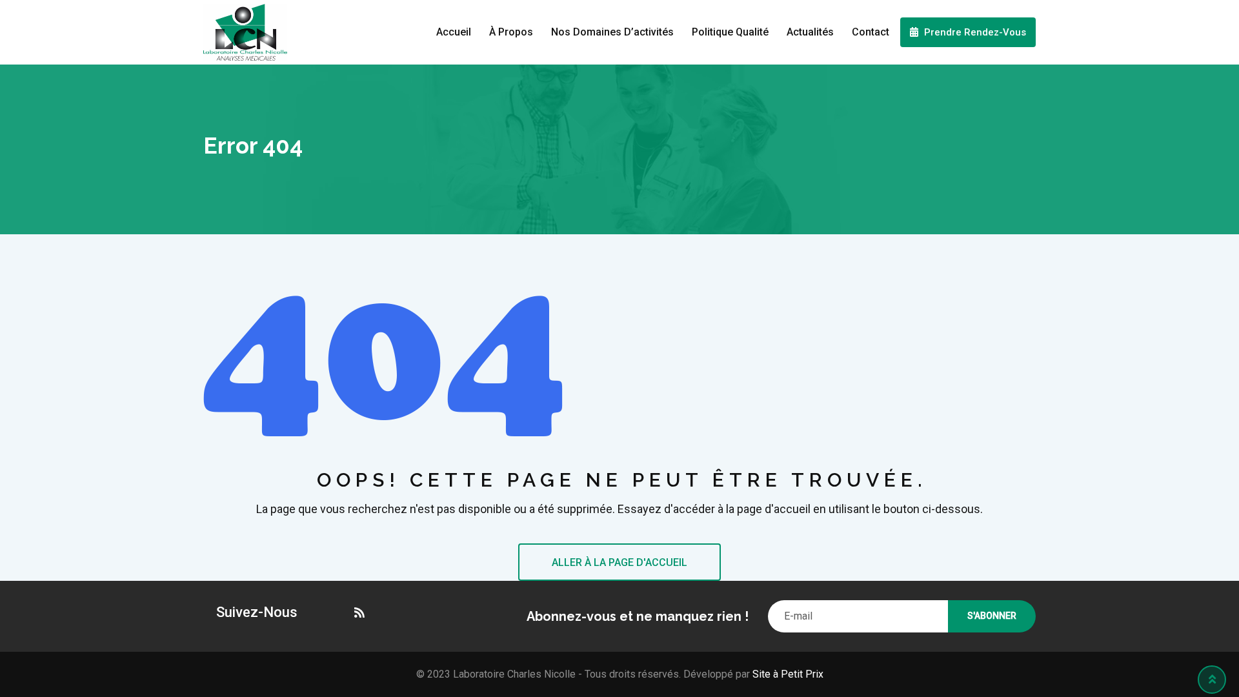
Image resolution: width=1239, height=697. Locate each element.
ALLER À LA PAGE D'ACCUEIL (619, 562)
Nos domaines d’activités (612, 32)
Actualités (810, 32)
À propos (511, 32)
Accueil (453, 32)
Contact (870, 32)
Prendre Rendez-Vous (974, 32)
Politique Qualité (730, 32)
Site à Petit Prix (786, 674)
